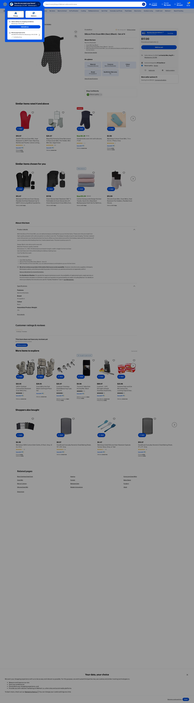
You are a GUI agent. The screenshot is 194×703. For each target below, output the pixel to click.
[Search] (143, 4)
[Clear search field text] (139, 4)
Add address (25, 27)
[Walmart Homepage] (5, 4)
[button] (166, 4)
